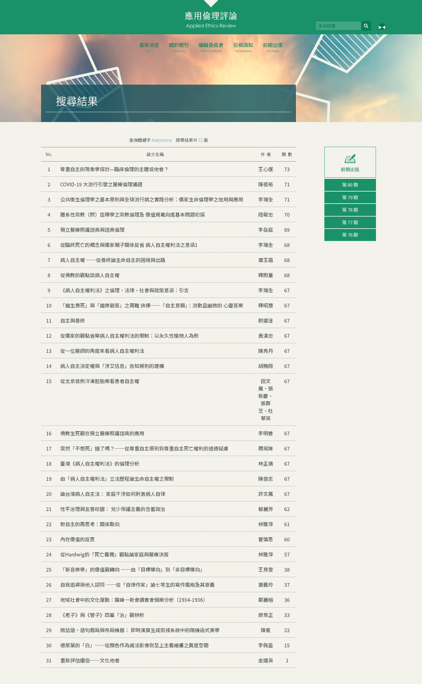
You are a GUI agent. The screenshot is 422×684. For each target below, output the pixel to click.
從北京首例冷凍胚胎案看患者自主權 (99, 381)
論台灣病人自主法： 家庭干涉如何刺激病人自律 (112, 493)
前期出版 (273, 47)
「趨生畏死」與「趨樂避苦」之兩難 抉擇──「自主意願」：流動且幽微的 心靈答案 (151, 305)
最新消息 (149, 47)
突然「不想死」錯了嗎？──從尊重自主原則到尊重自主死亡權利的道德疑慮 (144, 448)
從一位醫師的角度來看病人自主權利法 (102, 350)
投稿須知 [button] (243, 47)
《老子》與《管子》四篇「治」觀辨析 (102, 615)
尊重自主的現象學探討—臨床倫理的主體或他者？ (114, 169)
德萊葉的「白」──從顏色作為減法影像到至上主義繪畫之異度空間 (134, 645)
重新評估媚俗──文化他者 (90, 660)
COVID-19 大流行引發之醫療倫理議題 (101, 184)
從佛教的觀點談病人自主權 (90, 275)
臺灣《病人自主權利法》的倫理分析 (99, 463)
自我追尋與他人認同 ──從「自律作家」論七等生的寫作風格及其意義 (137, 584)
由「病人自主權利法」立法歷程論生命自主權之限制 (117, 478)
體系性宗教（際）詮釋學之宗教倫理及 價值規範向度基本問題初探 (132, 214)
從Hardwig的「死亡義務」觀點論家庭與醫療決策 (114, 554)
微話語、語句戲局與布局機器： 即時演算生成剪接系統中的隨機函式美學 (140, 630)
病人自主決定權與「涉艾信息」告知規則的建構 (112, 365)
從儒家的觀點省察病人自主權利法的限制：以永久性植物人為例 (129, 335)
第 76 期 (350, 234)
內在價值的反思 (77, 539)
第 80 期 (350, 184)
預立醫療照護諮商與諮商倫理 (92, 229)
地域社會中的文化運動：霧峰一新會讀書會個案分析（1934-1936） (134, 599)
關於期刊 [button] (179, 47)
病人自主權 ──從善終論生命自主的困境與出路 (112, 260)
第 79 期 (350, 197)
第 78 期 (350, 209)
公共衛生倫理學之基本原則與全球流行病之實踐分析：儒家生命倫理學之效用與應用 (151, 199)
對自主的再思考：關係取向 (90, 524)
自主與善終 (72, 320)
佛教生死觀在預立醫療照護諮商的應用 (102, 433)
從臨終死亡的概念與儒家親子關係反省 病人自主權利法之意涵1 (129, 244)
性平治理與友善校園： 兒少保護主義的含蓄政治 (112, 509)
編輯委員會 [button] (211, 47)
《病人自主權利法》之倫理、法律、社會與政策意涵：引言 (124, 290)
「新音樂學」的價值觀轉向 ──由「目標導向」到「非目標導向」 (132, 569)
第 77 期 (350, 222)
